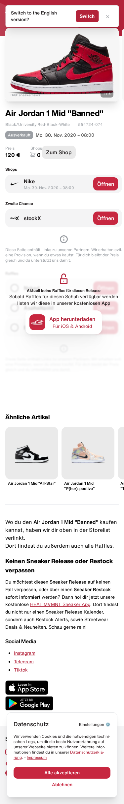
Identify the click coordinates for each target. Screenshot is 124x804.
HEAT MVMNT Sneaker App (60, 604)
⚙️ (94, 724)
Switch (87, 16)
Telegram (24, 661)
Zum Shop (59, 152)
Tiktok (21, 670)
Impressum (37, 757)
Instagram (24, 653)
